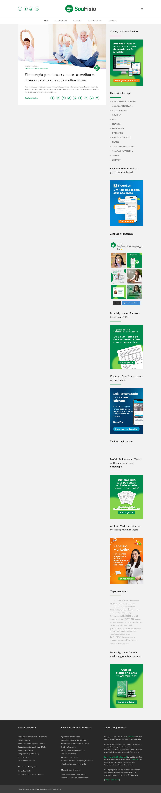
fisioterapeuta (116, 616)
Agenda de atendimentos (70, 737)
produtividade (136, 628)
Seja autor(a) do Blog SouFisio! (115, 757)
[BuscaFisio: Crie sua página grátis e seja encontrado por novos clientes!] (126, 411)
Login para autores (112, 780)
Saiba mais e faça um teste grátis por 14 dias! (114, 791)
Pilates (115, 142)
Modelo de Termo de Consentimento (75, 778)
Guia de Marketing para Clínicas (73, 774)
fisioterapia (130, 615)
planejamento (126, 628)
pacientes (115, 628)
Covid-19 (116, 115)
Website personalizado (70, 757)
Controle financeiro (68, 747)
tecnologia (116, 636)
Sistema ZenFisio (95, 21)
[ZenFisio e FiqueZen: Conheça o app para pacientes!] (126, 203)
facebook (123, 613)
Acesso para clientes (25, 750)
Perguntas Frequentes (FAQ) (28, 754)
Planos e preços (24, 740)
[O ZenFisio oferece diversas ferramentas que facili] (118, 292)
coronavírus (122, 610)
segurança (127, 634)
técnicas (130, 640)
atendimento (124, 600)
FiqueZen (116, 124)
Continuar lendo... (31, 98)
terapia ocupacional (129, 637)
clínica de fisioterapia (124, 604)
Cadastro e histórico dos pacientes (74, 740)
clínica (113, 603)
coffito (133, 604)
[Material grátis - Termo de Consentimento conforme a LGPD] (126, 347)
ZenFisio (116, 155)
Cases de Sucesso (120, 110)
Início (46, 21)
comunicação (123, 607)
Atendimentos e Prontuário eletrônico (75, 743)
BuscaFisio (112, 21)
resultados (114, 634)
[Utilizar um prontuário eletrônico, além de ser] (118, 276)
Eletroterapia (136, 610)
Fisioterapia (44, 68)
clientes (135, 600)
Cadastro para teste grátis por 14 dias (32, 747)
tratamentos (122, 640)
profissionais (114, 631)
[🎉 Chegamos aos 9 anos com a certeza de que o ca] (134, 292)
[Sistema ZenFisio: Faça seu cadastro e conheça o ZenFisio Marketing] (126, 560)
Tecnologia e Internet (123, 146)
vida (135, 640)
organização (128, 625)
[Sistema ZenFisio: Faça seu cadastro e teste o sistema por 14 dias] (126, 62)
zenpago (122, 644)
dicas (130, 609)
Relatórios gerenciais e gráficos (73, 750)
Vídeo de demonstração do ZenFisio (31, 743)
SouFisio (135, 760)
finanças (129, 613)
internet (128, 622)
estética (118, 613)
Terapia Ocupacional (122, 151)
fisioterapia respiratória (117, 619)
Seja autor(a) (61, 21)
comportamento (114, 607)
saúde (121, 634)
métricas (112, 625)
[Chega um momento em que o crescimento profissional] (134, 276)
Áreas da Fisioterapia (32, 68)
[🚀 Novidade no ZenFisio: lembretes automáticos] (134, 260)
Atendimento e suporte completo (73, 764)
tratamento (114, 640)
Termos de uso (23, 757)
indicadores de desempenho (118, 622)
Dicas (114, 119)
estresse (112, 613)
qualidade (122, 631)
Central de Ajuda (24, 771)
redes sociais (131, 631)
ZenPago (116, 160)
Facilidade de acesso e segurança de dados (77, 760)
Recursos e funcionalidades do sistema (32, 737)
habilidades (137, 619)
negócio (119, 625)
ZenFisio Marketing (68, 754)
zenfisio (115, 643)
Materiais (77, 21)
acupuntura (113, 601)
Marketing (117, 133)
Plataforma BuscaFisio (26, 760)
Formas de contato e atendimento (30, 774)
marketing (137, 622)
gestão (129, 619)
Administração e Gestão (124, 101)
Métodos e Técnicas (121, 137)
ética (127, 644)
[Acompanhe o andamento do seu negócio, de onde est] (118, 260)
